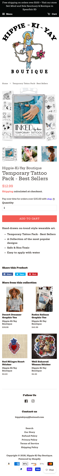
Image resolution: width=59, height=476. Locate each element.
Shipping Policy (29, 447)
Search (29, 428)
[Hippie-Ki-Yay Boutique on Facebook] (26, 402)
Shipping (7, 191)
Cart (54, 14)
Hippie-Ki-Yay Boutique (39, 455)
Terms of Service (29, 443)
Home (5, 83)
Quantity (8, 202)
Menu (9, 14)
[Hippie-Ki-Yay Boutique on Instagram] (33, 402)
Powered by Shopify (29, 459)
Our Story (29, 432)
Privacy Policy (29, 440)
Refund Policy (29, 436)
